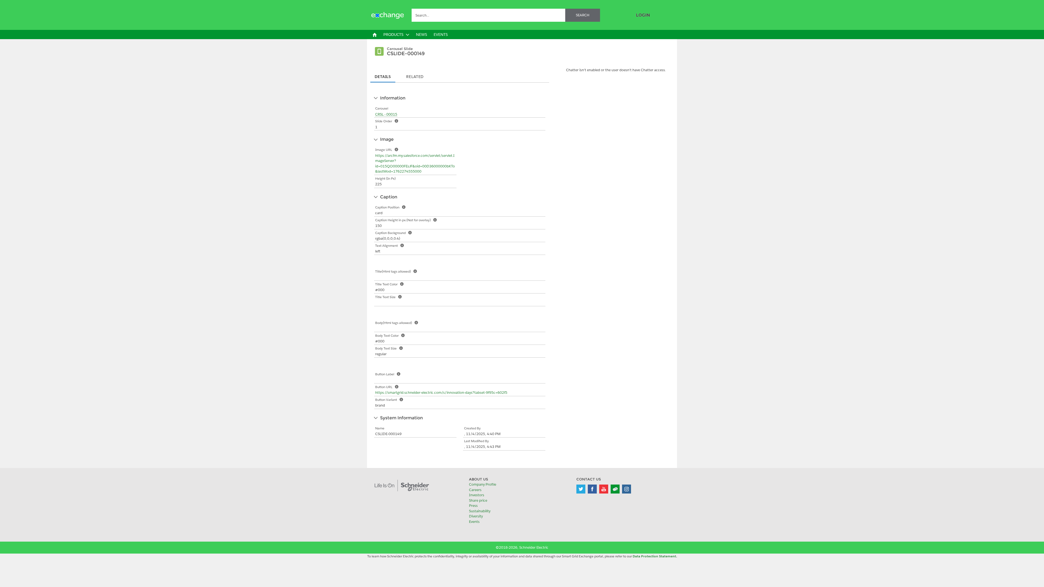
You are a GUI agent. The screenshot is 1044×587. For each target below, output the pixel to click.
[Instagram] (626, 489)
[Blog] (615, 489)
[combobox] (506, 15)
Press (473, 505)
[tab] (382, 74)
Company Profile (482, 484)
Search (582, 15)
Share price (478, 500)
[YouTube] (603, 489)
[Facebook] (592, 489)
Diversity (476, 516)
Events (474, 521)
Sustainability (479, 511)
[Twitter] (580, 489)
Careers (475, 490)
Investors (476, 495)
